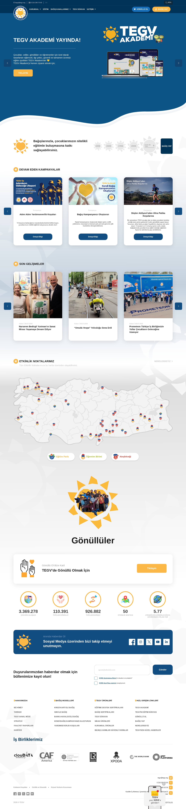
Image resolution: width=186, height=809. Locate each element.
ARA (169, 2)
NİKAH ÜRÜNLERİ (102, 721)
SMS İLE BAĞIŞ (60, 712)
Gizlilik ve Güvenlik (39, 787)
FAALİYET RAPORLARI (23, 726)
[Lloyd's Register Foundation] (70, 757)
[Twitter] (23, 793)
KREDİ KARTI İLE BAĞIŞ (64, 708)
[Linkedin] (32, 793)
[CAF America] (23, 757)
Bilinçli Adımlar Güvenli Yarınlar (111, 730)
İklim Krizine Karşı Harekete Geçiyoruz (143, 327)
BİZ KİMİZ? (18, 708)
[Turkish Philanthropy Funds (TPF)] (47, 757)
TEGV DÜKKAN (101, 717)
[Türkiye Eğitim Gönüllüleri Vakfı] (20, 9)
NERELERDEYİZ (162, 361)
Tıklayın (151, 568)
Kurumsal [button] (34, 9)
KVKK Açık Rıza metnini (107, 683)
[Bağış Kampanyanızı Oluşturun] (37, 191)
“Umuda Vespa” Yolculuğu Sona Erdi (38, 328)
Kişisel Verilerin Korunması (61, 787)
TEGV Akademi (141, 708)
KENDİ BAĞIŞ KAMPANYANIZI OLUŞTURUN (72, 721)
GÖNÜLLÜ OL (141, 717)
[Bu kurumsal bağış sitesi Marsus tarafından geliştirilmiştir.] (168, 802)
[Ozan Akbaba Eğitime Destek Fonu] (148, 191)
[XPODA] (93, 757)
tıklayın (23, 66)
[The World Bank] (116, 757)
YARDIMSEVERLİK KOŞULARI (66, 726)
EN (46, 2)
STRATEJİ (18, 721)
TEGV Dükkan (79, 9)
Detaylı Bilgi (38, 237)
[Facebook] (15, 793)
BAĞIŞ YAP (140, 721)
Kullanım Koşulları (20, 787)
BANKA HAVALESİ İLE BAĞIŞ (66, 717)
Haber (21, 323)
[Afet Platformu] (139, 757)
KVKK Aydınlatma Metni (107, 678)
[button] (132, 642)
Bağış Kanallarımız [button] (60, 9)
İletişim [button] (90, 9)
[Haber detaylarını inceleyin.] (37, 295)
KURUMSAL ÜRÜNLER (104, 726)
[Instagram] (19, 793)
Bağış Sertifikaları (104, 712)
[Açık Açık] (163, 757)
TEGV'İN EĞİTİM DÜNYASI (146, 712)
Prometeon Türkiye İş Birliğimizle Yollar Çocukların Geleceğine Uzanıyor (91, 329)
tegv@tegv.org (163, 778)
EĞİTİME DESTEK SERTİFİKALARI (109, 708)
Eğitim (46, 9)
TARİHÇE (18, 712)
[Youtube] (27, 793)
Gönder (163, 670)
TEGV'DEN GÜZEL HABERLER (148, 730)
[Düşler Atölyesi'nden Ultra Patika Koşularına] (93, 191)
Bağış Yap (166, 146)
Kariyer (18, 730)
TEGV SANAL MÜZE (22, 717)
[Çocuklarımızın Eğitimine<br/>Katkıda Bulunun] (155, 797)
